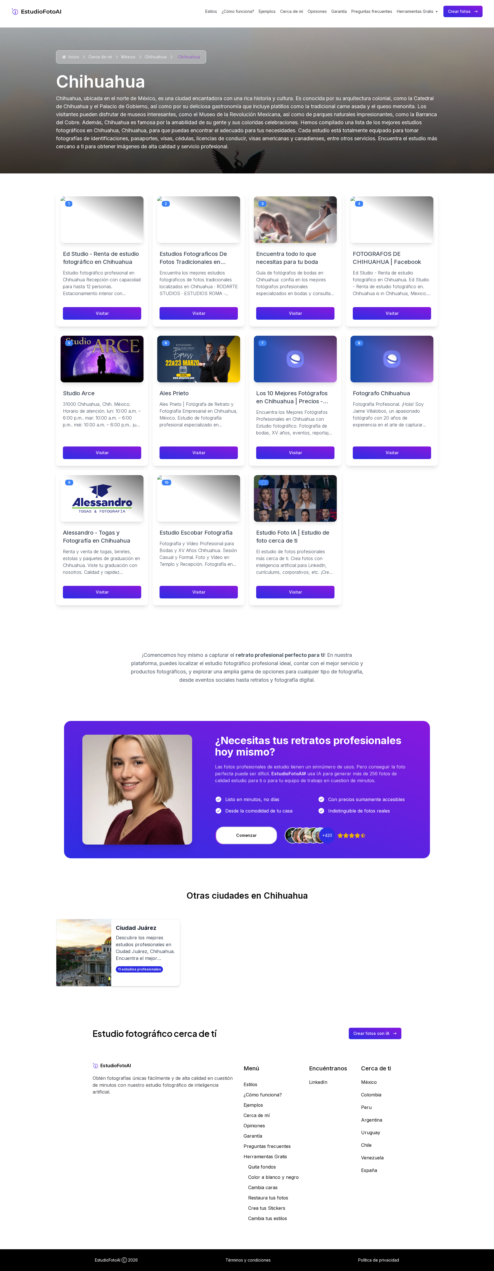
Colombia (371, 1095)
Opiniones (317, 11)
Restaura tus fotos (268, 1198)
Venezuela (372, 1158)
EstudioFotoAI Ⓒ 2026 (116, 1260)
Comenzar (246, 835)
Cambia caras (263, 1187)
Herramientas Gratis (265, 1156)
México (128, 56)
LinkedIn (318, 1082)
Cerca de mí (291, 11)
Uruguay (370, 1132)
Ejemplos (267, 11)
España (369, 1170)
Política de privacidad (378, 1260)
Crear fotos (459, 11)
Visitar (102, 313)
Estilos (211, 11)
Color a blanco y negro (273, 1177)
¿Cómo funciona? (238, 11)
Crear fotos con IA (371, 1033)
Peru (366, 1107)
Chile (366, 1145)
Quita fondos (262, 1167)
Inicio (73, 56)
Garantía (339, 11)
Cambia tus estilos (267, 1218)
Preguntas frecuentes (371, 11)
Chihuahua (156, 56)
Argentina (371, 1120)
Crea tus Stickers (266, 1208)
